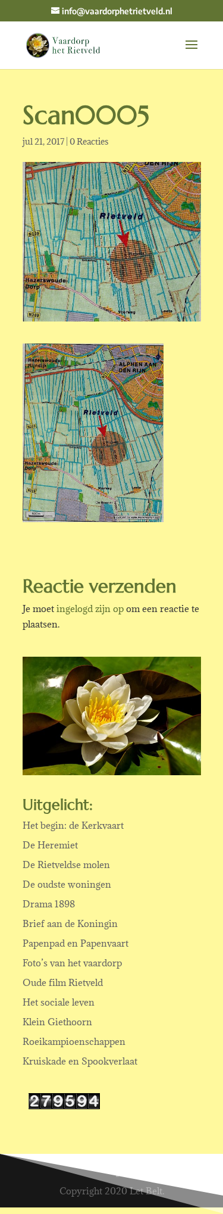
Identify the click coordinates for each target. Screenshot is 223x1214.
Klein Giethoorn (57, 1022)
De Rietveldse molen (66, 864)
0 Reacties (89, 141)
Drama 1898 (49, 904)
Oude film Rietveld (63, 982)
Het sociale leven (59, 1002)
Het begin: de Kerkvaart (73, 825)
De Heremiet (50, 845)
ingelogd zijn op (90, 608)
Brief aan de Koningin (70, 923)
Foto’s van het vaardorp (72, 963)
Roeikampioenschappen (74, 1041)
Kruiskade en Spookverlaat (80, 1061)
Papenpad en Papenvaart (75, 943)
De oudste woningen (67, 884)
